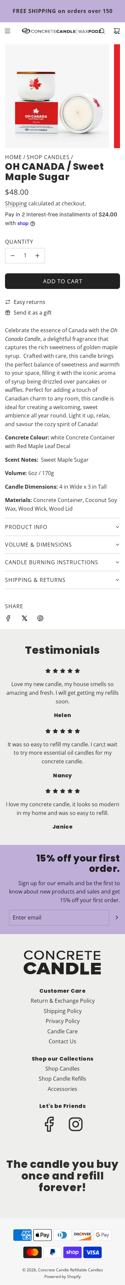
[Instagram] (75, 1124)
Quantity (19, 241)
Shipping (16, 203)
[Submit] (116, 917)
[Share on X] (24, 619)
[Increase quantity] (37, 255)
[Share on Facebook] (8, 619)
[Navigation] (7, 31)
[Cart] (116, 31)
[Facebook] (49, 1124)
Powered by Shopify (62, 1276)
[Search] (102, 31)
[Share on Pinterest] (40, 619)
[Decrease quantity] (12, 255)
